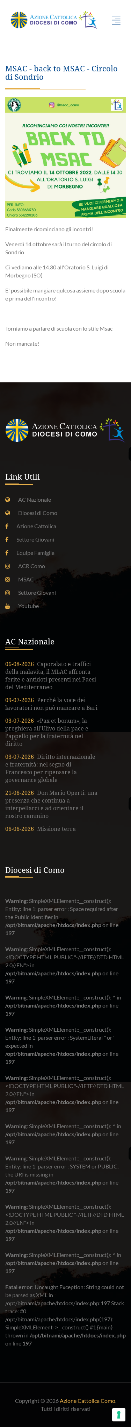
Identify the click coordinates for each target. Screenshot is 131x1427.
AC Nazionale (34, 499)
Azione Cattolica (36, 526)
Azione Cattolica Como (87, 1400)
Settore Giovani (35, 539)
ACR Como (31, 566)
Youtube (28, 605)
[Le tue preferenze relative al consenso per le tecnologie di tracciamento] (118, 1414)
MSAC (26, 579)
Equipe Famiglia (35, 552)
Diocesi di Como (37, 512)
